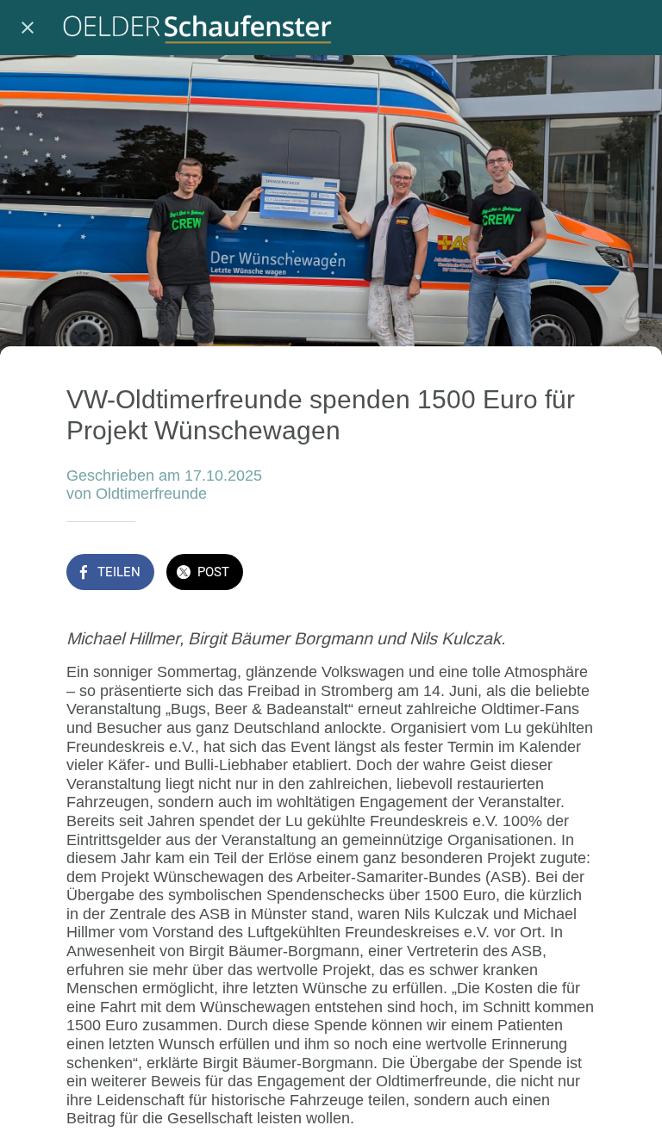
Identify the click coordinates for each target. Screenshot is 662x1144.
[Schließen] (27, 27)
